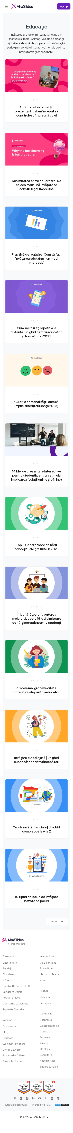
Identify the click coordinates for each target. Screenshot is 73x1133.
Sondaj (7, 968)
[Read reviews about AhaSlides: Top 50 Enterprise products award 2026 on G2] (49, 1087)
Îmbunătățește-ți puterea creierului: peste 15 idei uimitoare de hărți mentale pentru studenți (36, 618)
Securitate (46, 1054)
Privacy (44, 1043)
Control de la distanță (15, 1003)
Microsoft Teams (49, 974)
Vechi (54, 921)
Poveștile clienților (13, 1061)
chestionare (10, 962)
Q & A (6, 980)
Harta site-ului (41, 1104)
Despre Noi (46, 1019)
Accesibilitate (48, 1060)
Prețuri (44, 990)
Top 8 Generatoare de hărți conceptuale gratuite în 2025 (36, 547)
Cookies (45, 1048)
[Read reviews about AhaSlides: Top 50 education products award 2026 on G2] (36, 1087)
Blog (5, 1031)
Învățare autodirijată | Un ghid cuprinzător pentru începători (36, 760)
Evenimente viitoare (14, 1043)
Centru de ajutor (12, 1049)
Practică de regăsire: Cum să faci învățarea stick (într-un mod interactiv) (36, 258)
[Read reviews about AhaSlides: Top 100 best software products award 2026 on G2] (24, 1087)
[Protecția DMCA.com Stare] (61, 1104)
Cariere (44, 1031)
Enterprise (46, 1002)
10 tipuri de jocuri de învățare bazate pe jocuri (36, 899)
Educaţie (36, 100)
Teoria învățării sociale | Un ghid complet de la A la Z (36, 829)
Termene (45, 1037)
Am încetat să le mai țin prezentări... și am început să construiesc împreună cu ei (36, 111)
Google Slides (48, 962)
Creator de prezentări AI (16, 985)
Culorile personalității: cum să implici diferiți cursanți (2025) (36, 404)
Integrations (47, 956)
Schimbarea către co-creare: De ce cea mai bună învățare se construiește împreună (36, 185)
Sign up (64, 6)
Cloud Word (9, 974)
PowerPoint (47, 968)
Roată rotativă (11, 997)
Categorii (8, 956)
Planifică (45, 997)
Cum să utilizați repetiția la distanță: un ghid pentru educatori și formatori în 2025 (36, 332)
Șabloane (8, 1037)
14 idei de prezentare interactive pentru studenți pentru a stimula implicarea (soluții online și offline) (36, 475)
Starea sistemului (16, 1104)
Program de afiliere (14, 1055)
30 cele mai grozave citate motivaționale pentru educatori (36, 690)
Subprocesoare (49, 1066)
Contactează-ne (50, 1025)
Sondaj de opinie (12, 991)
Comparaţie (9, 1026)
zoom (43, 980)
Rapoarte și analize (13, 1009)
